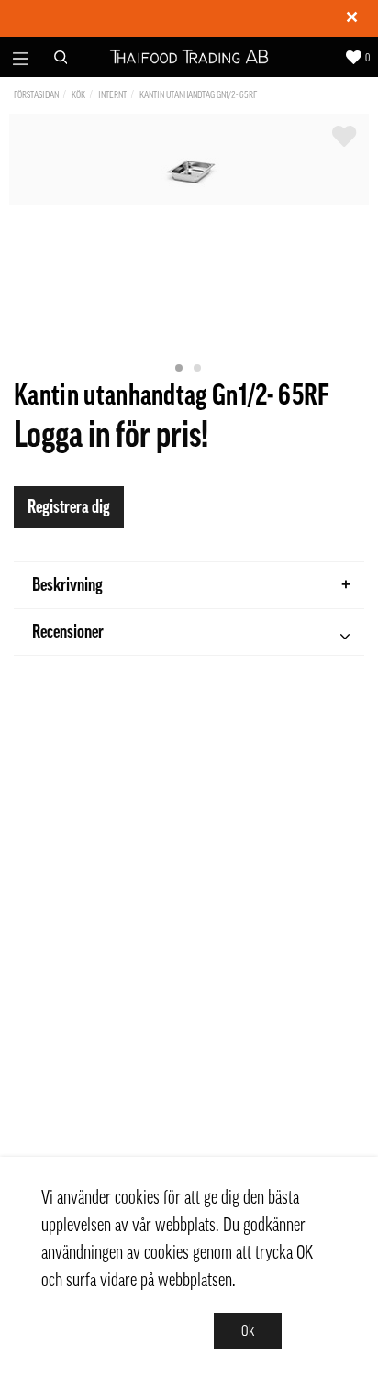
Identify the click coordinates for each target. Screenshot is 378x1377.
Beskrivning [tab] (67, 585)
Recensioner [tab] (68, 632)
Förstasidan (36, 95)
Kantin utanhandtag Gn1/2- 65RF (198, 95)
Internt (112, 95)
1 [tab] (179, 368)
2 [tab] (198, 368)
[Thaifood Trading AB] (189, 57)
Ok (247, 1331)
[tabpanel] (189, 159)
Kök (78, 95)
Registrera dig (69, 507)
